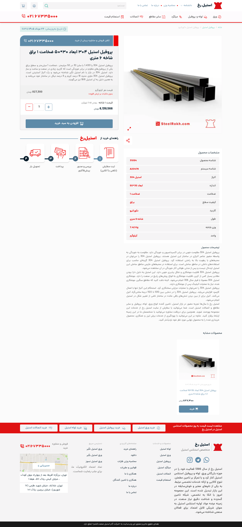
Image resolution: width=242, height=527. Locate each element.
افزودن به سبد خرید (66, 123)
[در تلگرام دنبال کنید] (198, 460)
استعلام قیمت (112, 17)
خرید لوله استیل (73, 428)
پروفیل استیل (208, 27)
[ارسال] (46, 5)
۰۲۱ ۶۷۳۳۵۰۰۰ (41, 41)
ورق (215, 17)
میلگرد (174, 17)
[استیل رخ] (218, 5)
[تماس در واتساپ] (206, 460)
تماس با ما (143, 5)
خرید (192, 409)
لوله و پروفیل (195, 17)
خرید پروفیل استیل (109, 428)
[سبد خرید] (23, 5)
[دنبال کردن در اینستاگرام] (190, 460)
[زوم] (129, 129)
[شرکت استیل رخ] (217, 447)
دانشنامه (188, 5)
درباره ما (155, 5)
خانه (220, 27)
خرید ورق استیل (146, 428)
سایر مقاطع (155, 17)
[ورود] (34, 5)
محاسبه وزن (169, 5)
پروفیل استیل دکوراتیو (188, 27)
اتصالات (134, 17)
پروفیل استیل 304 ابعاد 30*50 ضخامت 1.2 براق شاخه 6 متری (198, 392)
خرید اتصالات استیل (36, 428)
